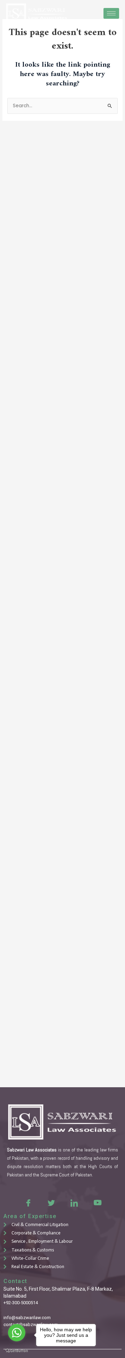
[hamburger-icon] (111, 13)
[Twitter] (51, 1202)
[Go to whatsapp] (16, 1332)
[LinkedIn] (74, 1202)
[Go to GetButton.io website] (17, 1351)
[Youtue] (97, 1202)
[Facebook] (28, 1202)
